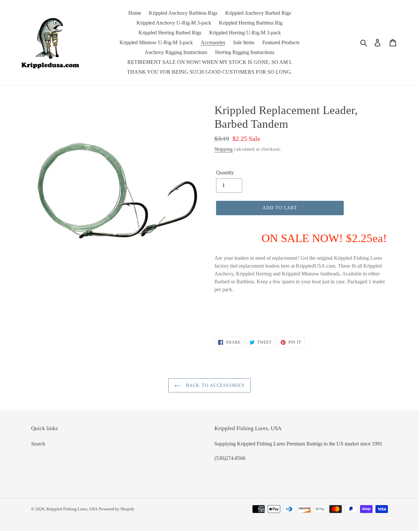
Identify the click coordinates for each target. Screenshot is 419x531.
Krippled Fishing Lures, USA (72, 508)
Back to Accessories (214, 385)
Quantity (225, 172)
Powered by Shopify (117, 508)
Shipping (223, 149)
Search (38, 443)
